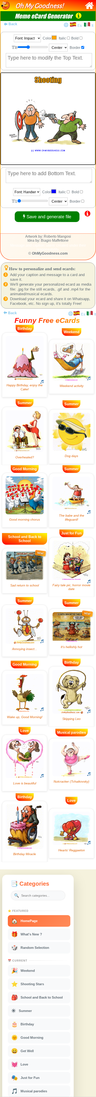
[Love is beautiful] (25, 763)
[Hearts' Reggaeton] (71, 833)
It (92, 25)
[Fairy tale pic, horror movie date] (71, 567)
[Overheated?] (25, 436)
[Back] (5, 312)
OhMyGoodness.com (50, 253)
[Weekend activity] (71, 366)
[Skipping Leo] (71, 696)
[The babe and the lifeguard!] (71, 500)
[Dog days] (71, 436)
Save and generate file (48, 216)
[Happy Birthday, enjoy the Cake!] (25, 365)
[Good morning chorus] (25, 500)
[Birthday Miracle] (25, 831)
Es (80, 25)
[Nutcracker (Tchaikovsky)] (71, 764)
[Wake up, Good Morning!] (25, 697)
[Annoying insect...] (25, 630)
